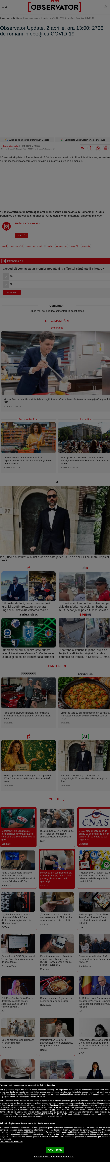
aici (53, 1110)
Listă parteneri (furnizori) (11, 1142)
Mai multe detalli (38, 1096)
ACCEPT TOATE (55, 1150)
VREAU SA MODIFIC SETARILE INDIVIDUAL (54, 1157)
